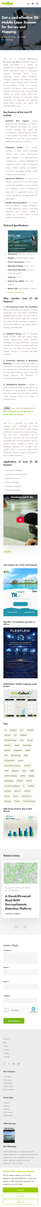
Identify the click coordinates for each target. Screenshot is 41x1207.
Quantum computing (12, 786)
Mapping (15, 771)
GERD (28, 750)
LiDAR (14, 426)
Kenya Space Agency (12, 765)
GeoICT (7, 750)
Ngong (31, 776)
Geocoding (27, 745)
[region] (20, 1187)
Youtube (6, 1053)
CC (15, 735)
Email (6, 982)
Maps (24, 771)
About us (6, 1039)
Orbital (23, 37)
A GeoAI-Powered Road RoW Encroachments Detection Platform (18, 902)
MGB (32, 771)
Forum (5, 1046)
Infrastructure (10, 760)
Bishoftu (7, 735)
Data (22, 740)
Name (6, 967)
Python (29, 781)
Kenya (20, 760)
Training (8, 801)
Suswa (15, 796)
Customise (20, 1196)
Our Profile (7, 1077)
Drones (30, 740)
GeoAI (17, 745)
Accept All (20, 1190)
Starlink (27, 791)
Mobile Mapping (11, 776)
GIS (6, 755)
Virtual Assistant (29, 801)
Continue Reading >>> (16, 292)
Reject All (20, 1202)
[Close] (38, 1169)
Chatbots (23, 735)
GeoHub (6, 1057)
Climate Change (10, 740)
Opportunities (8, 1115)
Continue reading (12, 914)
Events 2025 (8, 1086)
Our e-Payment (8, 1089)
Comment (8, 950)
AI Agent (13, 730)
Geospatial (18, 750)
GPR (25, 755)
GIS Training (15, 755)
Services (6, 1106)
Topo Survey (26, 796)
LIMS (6, 771)
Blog (5, 1042)
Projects (20, 781)
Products (6, 1103)
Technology (9, 39)
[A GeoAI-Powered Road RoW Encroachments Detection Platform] (20, 873)
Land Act (27, 765)
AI (5, 730)
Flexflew (8, 745)
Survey (7, 796)
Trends (16, 801)
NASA (23, 776)
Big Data (30, 730)
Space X (17, 791)
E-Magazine (7, 1083)
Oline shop (7, 1080)
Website (6, 996)
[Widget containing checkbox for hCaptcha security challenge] (20, 1010)
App (21, 730)
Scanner (8, 551)
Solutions (6, 1109)
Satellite (31, 786)
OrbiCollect (9, 781)
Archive (6, 1049)
